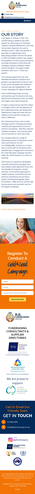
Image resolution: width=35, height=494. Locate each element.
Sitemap (17, 489)
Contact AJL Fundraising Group (13, 209)
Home (3, 31)
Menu (28, 21)
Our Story (16, 31)
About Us (9, 31)
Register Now (17, 299)
